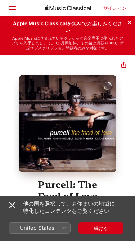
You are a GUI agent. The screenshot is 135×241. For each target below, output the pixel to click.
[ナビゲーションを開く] (12, 8)
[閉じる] (129, 21)
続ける (101, 228)
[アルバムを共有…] (123, 65)
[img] (68, 7)
